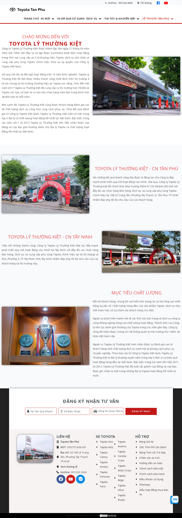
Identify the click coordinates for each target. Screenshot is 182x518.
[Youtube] (70, 479)
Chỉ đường (146, 2)
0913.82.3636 (125, 2)
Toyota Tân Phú (69, 441)
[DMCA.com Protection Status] (108, 515)
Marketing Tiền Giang (88, 515)
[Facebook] (159, 3)
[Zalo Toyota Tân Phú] (80, 479)
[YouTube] (166, 3)
